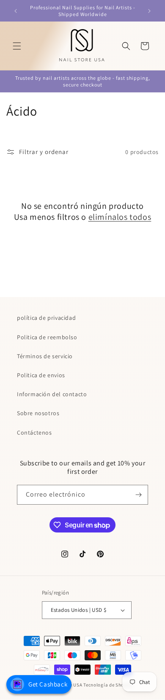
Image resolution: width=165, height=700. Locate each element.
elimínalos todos (119, 216)
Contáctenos (34, 432)
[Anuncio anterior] (15, 11)
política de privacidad (46, 318)
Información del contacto (52, 394)
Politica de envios (41, 375)
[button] (17, 46)
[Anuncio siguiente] (149, 11)
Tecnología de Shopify (107, 685)
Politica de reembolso (47, 337)
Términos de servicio (45, 356)
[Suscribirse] (138, 495)
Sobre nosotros (38, 413)
